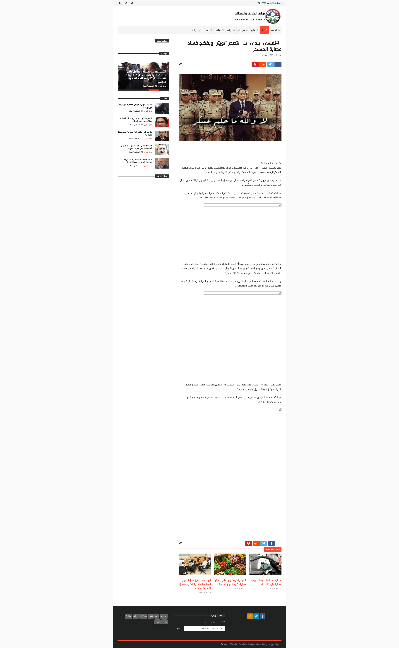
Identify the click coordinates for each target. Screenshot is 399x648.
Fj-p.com (224, 644)
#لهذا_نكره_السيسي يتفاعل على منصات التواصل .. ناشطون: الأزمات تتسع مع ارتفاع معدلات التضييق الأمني (146, 76)
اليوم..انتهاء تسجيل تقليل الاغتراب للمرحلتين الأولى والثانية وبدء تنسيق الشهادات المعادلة (195, 584)
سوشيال (143, 616)
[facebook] (277, 64)
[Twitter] (132, 3)
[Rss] (126, 3)
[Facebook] (138, 3)
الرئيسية (164, 616)
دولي (135, 616)
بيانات (164, 621)
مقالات (128, 616)
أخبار (261, 55)
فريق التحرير (162, 86)
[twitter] (270, 64)
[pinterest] (255, 64)
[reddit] (262, 64)
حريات (157, 621)
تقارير (151, 616)
